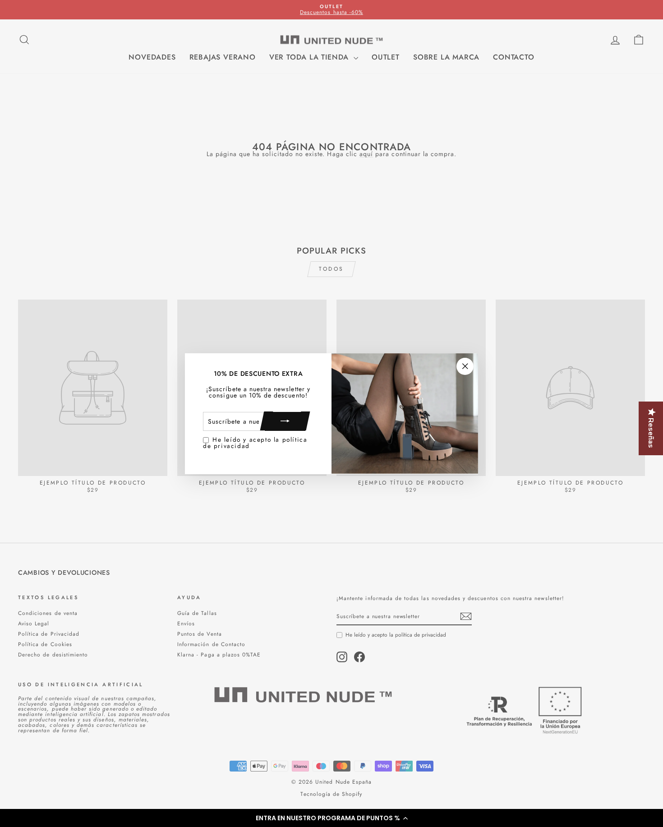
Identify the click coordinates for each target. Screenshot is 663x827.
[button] (331, 818)
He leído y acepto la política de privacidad (255, 442)
